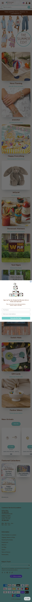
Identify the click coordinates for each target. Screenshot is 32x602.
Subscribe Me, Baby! (16, 318)
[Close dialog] (30, 281)
